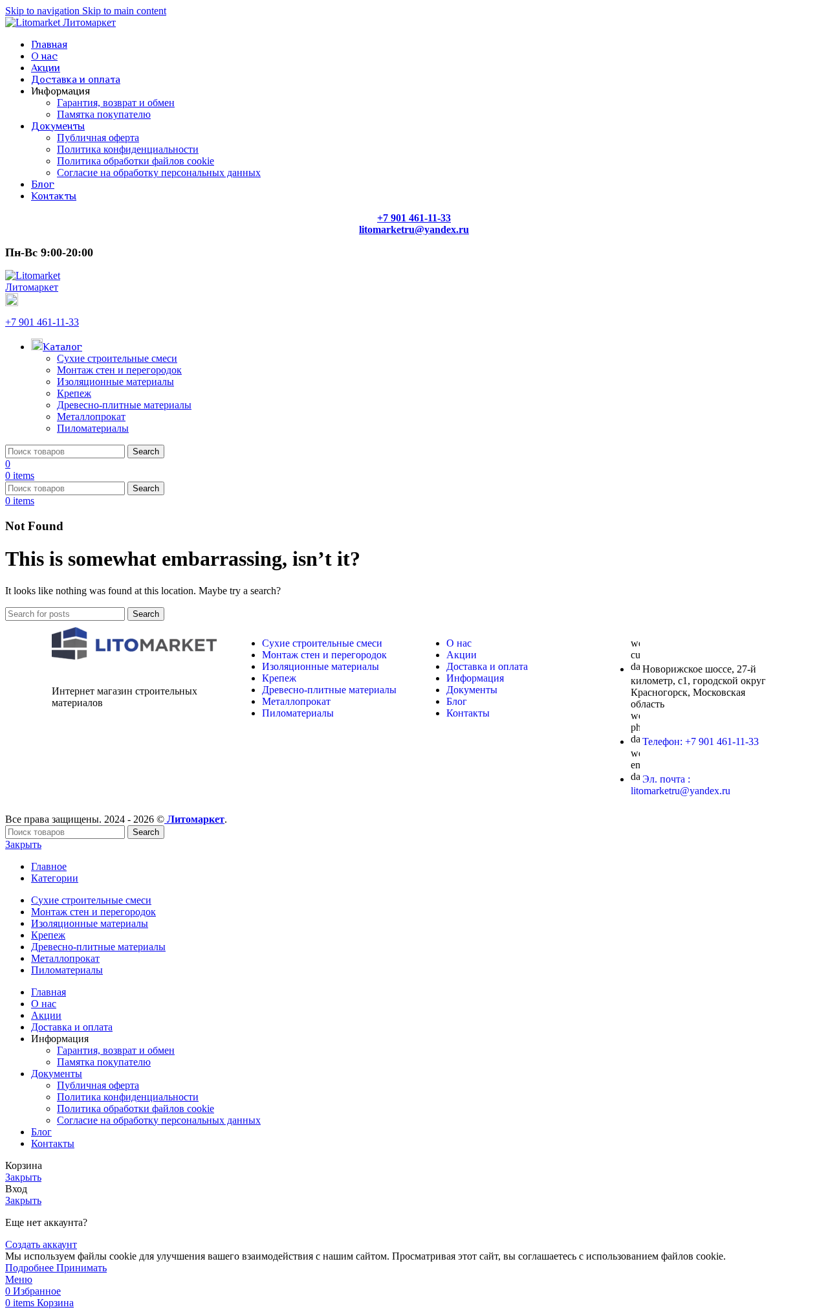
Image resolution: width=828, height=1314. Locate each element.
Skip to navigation (43, 10)
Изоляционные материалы (115, 381)
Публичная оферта (98, 137)
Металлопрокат (91, 416)
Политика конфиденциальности (128, 149)
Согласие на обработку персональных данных (159, 172)
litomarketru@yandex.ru (414, 229)
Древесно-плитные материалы (124, 404)
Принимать (81, 1267)
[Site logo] (60, 22)
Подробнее (30, 1267)
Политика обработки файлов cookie (135, 160)
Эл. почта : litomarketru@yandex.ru (680, 785)
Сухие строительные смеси (117, 358)
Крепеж (74, 393)
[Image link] (134, 656)
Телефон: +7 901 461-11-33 (700, 741)
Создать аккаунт (41, 1244)
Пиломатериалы (93, 428)
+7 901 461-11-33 (42, 322)
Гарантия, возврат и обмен (116, 102)
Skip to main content (124, 10)
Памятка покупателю (104, 114)
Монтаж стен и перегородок (119, 369)
